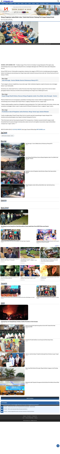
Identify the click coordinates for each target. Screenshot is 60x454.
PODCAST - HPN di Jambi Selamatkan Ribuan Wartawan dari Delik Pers (15, 409)
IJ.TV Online (4, 402)
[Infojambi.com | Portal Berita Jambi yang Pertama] (8, 1)
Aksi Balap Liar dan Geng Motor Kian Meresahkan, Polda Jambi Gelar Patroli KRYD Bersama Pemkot (25, 226)
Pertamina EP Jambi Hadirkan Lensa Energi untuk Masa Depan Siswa (39, 339)
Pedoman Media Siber (29, 417)
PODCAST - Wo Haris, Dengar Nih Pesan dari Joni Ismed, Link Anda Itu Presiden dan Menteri (19, 411)
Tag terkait (4, 132)
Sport (26, 3)
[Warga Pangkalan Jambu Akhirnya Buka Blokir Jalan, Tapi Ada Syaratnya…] (13, 191)
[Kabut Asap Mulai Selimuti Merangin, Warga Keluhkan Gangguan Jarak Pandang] (12, 374)
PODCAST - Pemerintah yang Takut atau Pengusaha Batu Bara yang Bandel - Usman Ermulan (19, 406)
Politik (29, 3)
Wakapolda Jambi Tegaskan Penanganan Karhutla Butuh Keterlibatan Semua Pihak (42, 382)
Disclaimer (29, 416)
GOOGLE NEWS (17, 129)
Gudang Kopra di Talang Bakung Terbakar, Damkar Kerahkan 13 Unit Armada (19, 321)
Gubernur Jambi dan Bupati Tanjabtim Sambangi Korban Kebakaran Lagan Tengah (42, 354)
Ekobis (22, 3)
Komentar (4, 200)
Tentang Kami (34, 416)
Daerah (33, 3)
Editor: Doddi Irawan (9, 19)
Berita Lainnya (30, 398)
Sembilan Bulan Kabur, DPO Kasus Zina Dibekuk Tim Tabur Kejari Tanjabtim (15, 241)
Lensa (3, 3)
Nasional (11, 3)
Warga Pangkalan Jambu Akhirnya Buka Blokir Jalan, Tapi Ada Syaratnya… (40, 184)
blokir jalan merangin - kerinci (7, 135)
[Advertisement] (30, 54)
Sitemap (36, 417)
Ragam (37, 3)
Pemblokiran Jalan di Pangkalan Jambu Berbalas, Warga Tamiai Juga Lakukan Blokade (25, 111)
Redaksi (24, 416)
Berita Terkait (5, 207)
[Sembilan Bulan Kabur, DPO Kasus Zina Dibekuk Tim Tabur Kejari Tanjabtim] (18, 235)
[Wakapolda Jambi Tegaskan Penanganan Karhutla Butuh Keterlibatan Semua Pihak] (12, 388)
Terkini (3, 303)
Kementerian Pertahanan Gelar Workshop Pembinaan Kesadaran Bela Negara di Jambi (17, 297)
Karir (23, 417)
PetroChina (42, 3)
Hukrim (6, 3)
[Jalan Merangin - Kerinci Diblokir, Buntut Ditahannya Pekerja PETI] (13, 149)
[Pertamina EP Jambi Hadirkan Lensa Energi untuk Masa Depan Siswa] (12, 346)
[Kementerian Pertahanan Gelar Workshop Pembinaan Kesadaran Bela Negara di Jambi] (18, 291)
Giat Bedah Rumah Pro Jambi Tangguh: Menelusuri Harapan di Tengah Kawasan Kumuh (20, 404)
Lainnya (57, 402)
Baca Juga (3, 141)
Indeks (47, 3)
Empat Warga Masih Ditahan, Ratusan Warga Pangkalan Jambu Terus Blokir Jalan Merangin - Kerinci (29, 96)
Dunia (15, 3)
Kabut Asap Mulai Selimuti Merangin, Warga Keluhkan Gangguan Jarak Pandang (41, 368)
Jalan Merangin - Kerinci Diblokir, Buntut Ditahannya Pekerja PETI (20, 80)
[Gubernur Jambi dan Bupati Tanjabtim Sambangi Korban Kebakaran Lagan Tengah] (12, 360)
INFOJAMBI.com (41, 129)
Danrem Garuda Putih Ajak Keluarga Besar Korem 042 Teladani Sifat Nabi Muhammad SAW (40, 326)
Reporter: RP (3, 19)
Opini (19, 3)
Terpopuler (4, 283)
